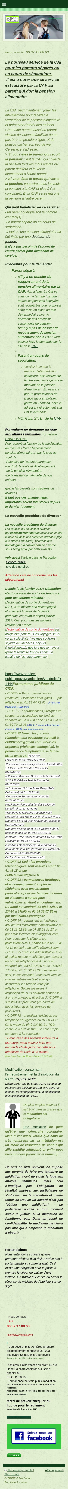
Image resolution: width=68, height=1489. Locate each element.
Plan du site (11, 1474)
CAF (34, 346)
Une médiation (34, 1127)
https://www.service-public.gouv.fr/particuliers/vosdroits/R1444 (33, 679)
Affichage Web (54, 1470)
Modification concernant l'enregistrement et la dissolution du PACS (32, 1074)
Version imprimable (20, 1470)
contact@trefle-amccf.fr (19, 1417)
